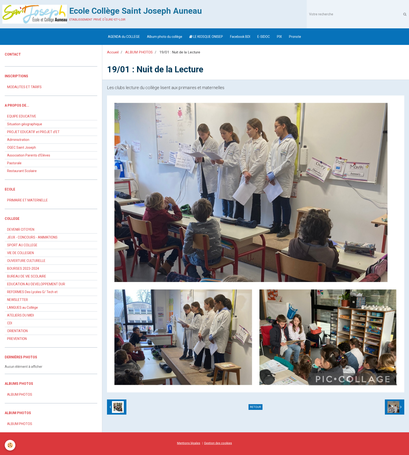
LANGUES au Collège (22, 307)
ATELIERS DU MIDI (20, 315)
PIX (279, 37)
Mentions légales (188, 443)
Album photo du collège (164, 37)
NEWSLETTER (17, 300)
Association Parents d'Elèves (28, 155)
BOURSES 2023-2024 (23, 268)
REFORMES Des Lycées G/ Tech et (32, 292)
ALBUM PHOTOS (139, 52)
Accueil (113, 52)
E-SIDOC (263, 37)
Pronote (295, 37)
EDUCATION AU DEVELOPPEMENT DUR (36, 284)
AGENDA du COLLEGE (124, 37)
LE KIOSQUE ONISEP (207, 37)
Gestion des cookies (218, 443)
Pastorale (14, 163)
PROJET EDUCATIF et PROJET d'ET (33, 132)
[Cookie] (10, 445)
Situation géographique (24, 124)
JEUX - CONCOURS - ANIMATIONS (32, 237)
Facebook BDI (240, 37)
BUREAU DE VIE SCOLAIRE (26, 276)
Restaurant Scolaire (22, 171)
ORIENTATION (17, 331)
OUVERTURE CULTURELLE (26, 261)
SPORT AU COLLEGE (22, 245)
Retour (255, 407)
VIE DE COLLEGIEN (20, 253)
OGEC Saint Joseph (21, 147)
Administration (18, 140)
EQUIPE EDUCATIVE (21, 116)
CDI (9, 323)
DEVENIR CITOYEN (20, 229)
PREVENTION (17, 339)
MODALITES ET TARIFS (24, 87)
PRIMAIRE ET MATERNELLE (27, 200)
